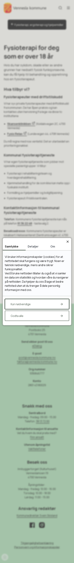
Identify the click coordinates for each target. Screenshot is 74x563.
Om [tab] (52, 246)
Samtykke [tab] (11, 246)
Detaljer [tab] (33, 246)
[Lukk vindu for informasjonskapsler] (67, 241)
